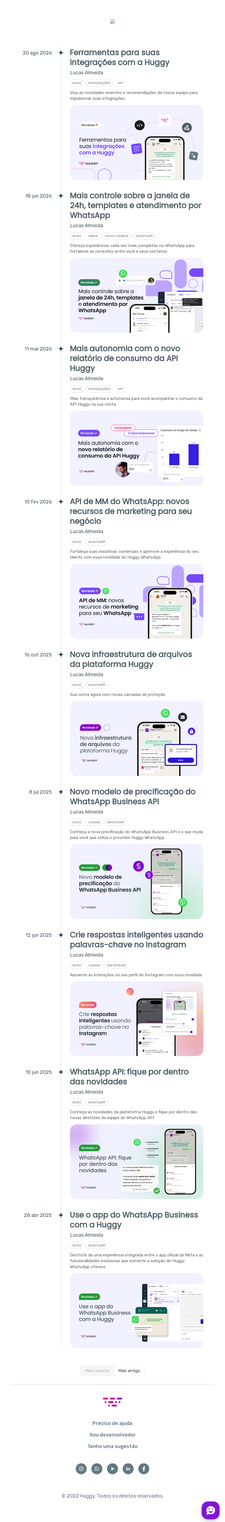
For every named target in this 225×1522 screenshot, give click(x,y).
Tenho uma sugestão (112, 1446)
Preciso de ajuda (112, 1423)
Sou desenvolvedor (112, 1435)
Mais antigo (129, 1370)
